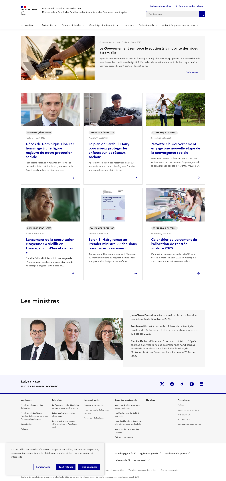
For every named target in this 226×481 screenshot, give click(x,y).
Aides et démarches (160, 6)
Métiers (181, 405)
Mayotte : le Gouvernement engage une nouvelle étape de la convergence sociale (175, 148)
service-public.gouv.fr (176, 453)
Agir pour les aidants (124, 437)
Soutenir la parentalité (93, 405)
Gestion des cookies (169, 470)
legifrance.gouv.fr (148, 453)
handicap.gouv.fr (124, 453)
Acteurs (24, 429)
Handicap (129, 25)
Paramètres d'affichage (191, 6)
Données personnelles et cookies (108, 470)
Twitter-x (162, 384)
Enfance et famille (71, 25)
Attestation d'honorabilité (189, 424)
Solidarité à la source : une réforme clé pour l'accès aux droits (64, 424)
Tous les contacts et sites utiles (142, 470)
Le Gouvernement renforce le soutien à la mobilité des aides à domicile (148, 50)
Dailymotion (182, 384)
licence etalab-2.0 (130, 477)
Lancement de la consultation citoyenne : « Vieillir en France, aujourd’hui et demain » (50, 246)
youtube (191, 384)
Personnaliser (43, 467)
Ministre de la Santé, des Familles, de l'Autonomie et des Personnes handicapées (34, 416)
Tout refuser (66, 467)
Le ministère (27, 25)
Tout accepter (88, 467)
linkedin (201, 384)
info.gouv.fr (121, 460)
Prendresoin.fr (184, 419)
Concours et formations (188, 410)
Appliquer (202, 14)
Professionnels (146, 25)
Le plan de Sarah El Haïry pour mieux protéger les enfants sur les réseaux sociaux (109, 150)
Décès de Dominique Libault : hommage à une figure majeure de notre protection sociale (50, 150)
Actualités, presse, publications (178, 25)
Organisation (26, 424)
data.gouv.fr (140, 460)
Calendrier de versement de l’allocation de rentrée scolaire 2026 (174, 244)
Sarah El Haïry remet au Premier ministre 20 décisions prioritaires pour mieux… (113, 244)
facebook (172, 384)
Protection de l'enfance (93, 418)
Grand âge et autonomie (102, 25)
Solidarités (47, 25)
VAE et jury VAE (185, 414)
